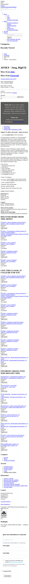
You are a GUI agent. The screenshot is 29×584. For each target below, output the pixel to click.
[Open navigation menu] (1, 10)
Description (7, 126)
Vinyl (8, 18)
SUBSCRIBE (7, 576)
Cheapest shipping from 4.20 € (8, 79)
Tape (8, 17)
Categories (6, 55)
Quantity (3, 95)
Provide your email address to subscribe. (14, 543)
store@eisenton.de (5, 504)
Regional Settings (8, 468)
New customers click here (13, 39)
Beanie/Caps (10, 28)
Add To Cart (20, 97)
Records (6, 457)
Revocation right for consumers (12, 484)
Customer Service (8, 466)
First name (6, 545)
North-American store (18, 122)
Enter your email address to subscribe (14, 535)
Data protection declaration (11, 481)
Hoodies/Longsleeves (12, 23)
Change (3, 5)
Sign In (6, 33)
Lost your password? (12, 40)
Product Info (7, 128)
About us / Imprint (8, 478)
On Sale (6, 31)
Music (5, 14)
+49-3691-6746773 (6, 501)
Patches (9, 24)
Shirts (8, 27)
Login (5, 471)
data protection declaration (16, 562)
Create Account (8, 469)
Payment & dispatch (9, 482)
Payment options (8, 487)
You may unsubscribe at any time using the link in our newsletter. (14, 565)
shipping (14, 92)
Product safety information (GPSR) (13, 129)
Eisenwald (14, 76)
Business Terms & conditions (11, 480)
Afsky (12, 72)
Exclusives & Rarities (12, 20)
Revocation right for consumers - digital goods (15, 485)
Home (5, 54)
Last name (6, 553)
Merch (5, 21)
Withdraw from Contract (10, 472)
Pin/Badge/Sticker (11, 25)
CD (8, 15)
